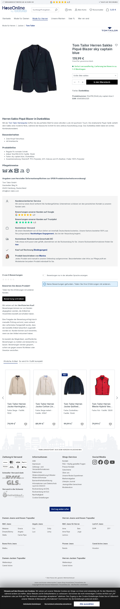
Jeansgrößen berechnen (72, 484)
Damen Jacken (9, 558)
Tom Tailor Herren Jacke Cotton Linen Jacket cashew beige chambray (46, 405)
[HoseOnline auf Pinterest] (106, 464)
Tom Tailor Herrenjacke (18, 123)
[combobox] (43, 9)
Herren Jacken (69, 558)
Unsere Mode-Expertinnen (72, 476)
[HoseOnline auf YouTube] (112, 464)
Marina (42, 256)
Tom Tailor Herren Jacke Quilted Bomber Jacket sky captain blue (74, 405)
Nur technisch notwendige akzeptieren (58, 604)
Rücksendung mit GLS (40, 492)
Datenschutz (37, 472)
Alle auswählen (87, 604)
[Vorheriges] (3, 398)
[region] (35, 68)
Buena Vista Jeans (9, 544)
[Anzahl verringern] (74, 82)
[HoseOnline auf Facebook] (100, 464)
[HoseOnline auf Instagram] (94, 464)
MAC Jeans (6, 524)
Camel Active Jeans (100, 544)
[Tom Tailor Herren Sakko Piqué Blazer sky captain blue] (35, 68)
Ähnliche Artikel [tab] (11, 361)
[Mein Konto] (80, 9)
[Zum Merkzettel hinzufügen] (116, 45)
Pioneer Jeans (68, 544)
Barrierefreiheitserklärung (42, 480)
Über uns (65, 473)
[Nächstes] (117, 398)
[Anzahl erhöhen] (82, 82)
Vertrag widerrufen (60, 509)
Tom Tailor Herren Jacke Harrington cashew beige (16, 405)
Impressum (36, 464)
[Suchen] (56, 9)
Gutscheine (66, 470)
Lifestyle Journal (68, 481)
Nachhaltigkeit (37, 495)
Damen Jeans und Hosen (14, 518)
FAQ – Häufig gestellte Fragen (73, 464)
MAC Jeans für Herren (71, 524)
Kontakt (65, 461)
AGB (34, 461)
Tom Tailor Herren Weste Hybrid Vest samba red (101, 405)
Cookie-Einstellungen (40, 498)
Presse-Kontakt (68, 467)
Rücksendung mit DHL (40, 489)
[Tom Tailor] (110, 33)
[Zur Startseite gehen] (14, 9)
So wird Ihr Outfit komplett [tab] (31, 361)
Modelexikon (67, 487)
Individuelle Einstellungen (32, 604)
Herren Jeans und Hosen (74, 518)
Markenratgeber (68, 478)
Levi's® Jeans (97, 524)
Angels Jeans (37, 524)
